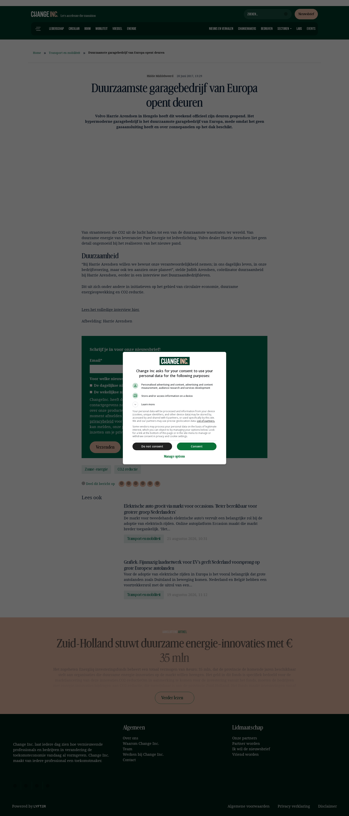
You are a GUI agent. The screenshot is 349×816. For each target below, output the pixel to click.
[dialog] (174, 408)
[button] (174, 404)
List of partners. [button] (206, 421)
